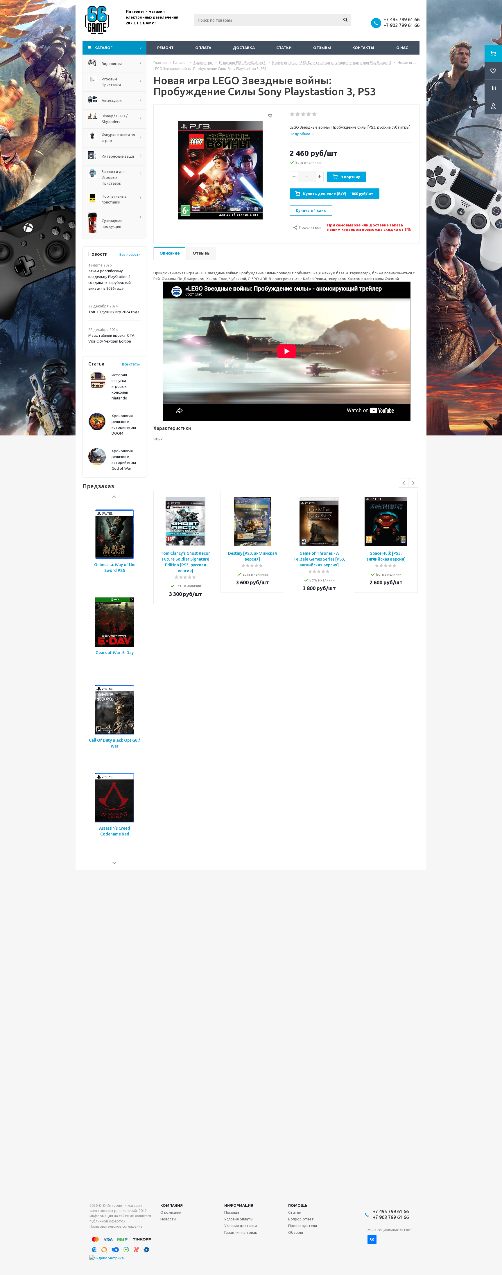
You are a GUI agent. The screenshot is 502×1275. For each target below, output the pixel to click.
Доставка (244, 48)
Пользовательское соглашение (116, 1226)
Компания (171, 1205)
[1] (292, 114)
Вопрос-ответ (301, 1219)
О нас (402, 48)
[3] (303, 114)
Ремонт (165, 48)
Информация (238, 1205)
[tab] (302, 134)
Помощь (297, 1205)
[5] (314, 114)
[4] (309, 114)
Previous (404, 483)
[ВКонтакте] (371, 1239)
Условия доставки (240, 1226)
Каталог (103, 48)
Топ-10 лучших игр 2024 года (113, 312)
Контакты (363, 48)
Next (413, 483)
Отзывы (322, 48)
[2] (298, 114)
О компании (170, 1212)
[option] (114, 548)
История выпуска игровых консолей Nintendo (120, 386)
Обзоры (295, 1232)
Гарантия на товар (240, 1232)
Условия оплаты (238, 1219)
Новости (168, 1219)
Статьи (284, 48)
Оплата (203, 48)
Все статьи (131, 364)
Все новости (130, 254)
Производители (302, 1226)
